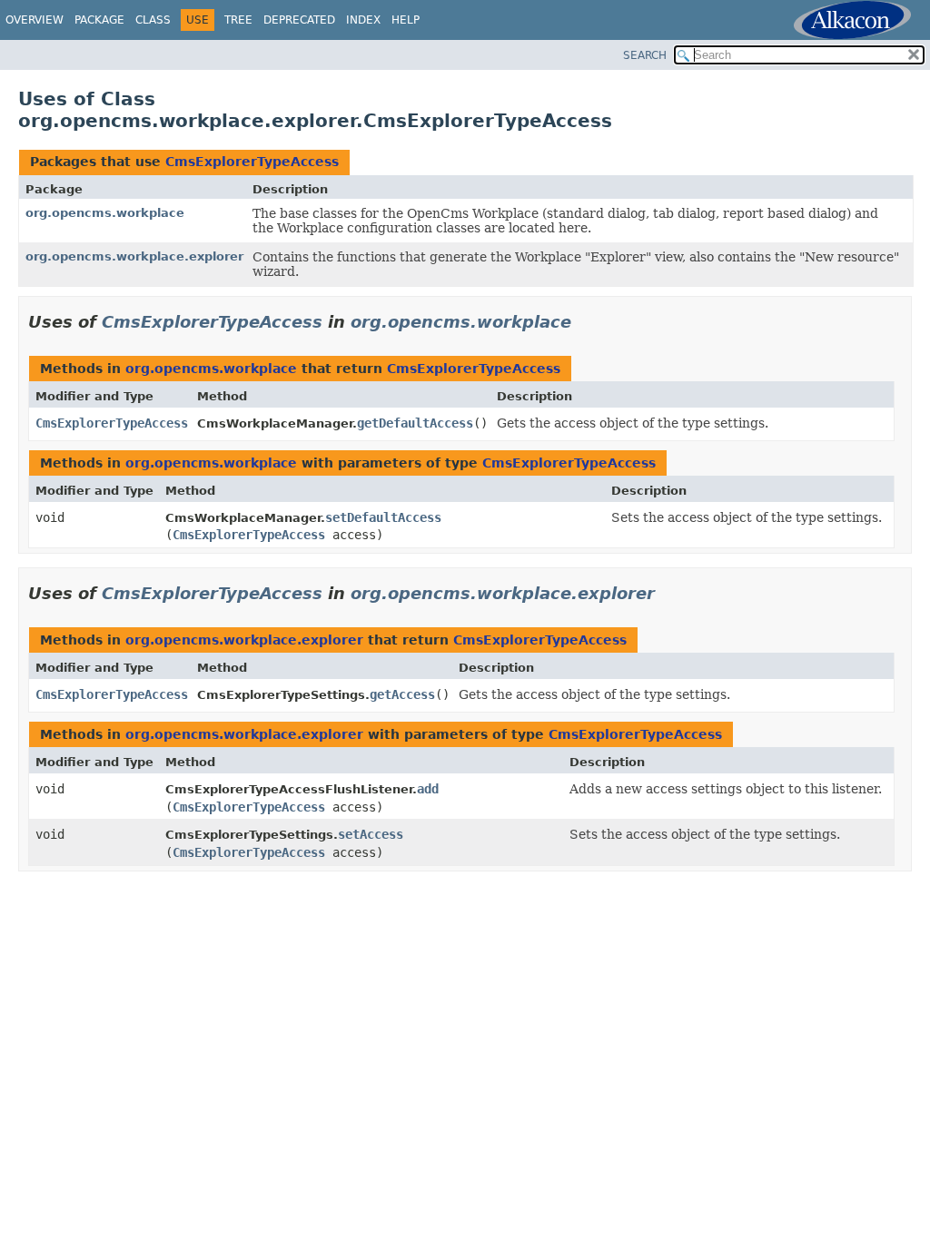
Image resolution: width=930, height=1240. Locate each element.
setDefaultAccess (383, 517)
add (428, 789)
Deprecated (299, 20)
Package (99, 20)
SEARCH (645, 55)
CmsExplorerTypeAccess (252, 161)
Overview (34, 20)
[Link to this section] (584, 321)
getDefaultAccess (415, 423)
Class (153, 20)
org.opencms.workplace (104, 213)
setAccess (370, 834)
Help (405, 20)
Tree (238, 20)
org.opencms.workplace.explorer (134, 256)
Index (363, 20)
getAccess (402, 694)
